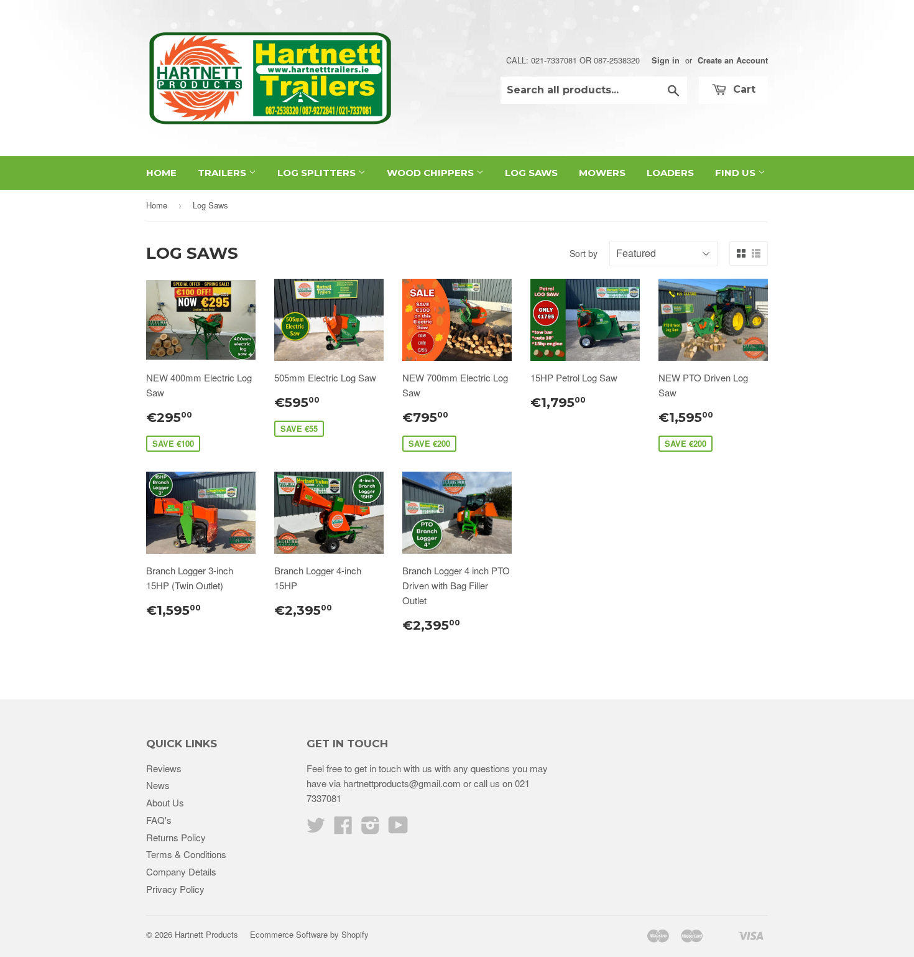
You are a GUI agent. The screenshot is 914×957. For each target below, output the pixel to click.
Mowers (602, 173)
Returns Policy (176, 837)
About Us (165, 802)
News (158, 784)
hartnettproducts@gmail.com (402, 783)
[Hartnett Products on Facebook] (343, 828)
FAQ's (159, 819)
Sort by (584, 253)
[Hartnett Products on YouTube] (398, 828)
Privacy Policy (175, 888)
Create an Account (733, 60)
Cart (742, 89)
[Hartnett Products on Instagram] (370, 828)
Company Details (181, 871)
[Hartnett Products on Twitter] (316, 828)
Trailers (223, 173)
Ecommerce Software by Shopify (309, 934)
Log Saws (531, 173)
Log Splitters (317, 173)
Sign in (666, 60)
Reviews (164, 768)
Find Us (736, 173)
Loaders (670, 173)
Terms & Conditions (186, 854)
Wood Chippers (431, 173)
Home (161, 173)
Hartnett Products (206, 934)
